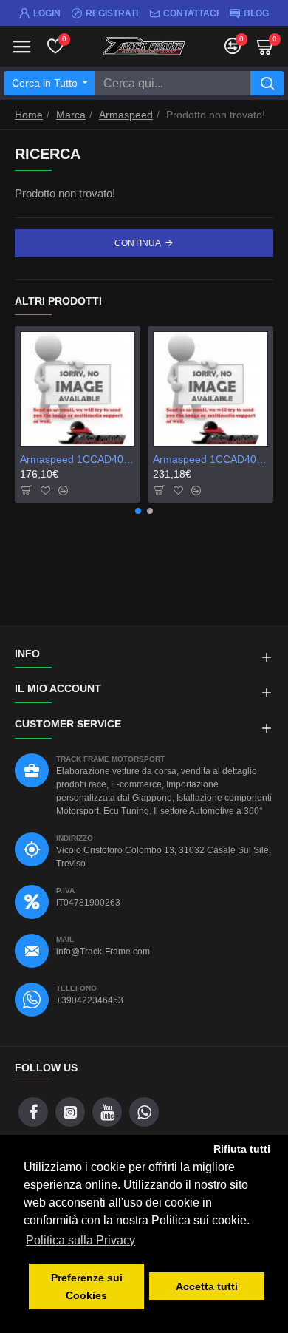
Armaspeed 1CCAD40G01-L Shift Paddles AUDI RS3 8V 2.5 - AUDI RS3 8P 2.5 (210, 459)
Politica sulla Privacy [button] (80, 1240)
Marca (71, 115)
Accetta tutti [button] (207, 1286)
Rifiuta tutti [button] (241, 1149)
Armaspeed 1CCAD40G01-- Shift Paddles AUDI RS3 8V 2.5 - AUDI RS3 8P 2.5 (77, 459)
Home (29, 115)
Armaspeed (126, 115)
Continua (137, 243)
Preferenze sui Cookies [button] (87, 1286)
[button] (138, 511)
